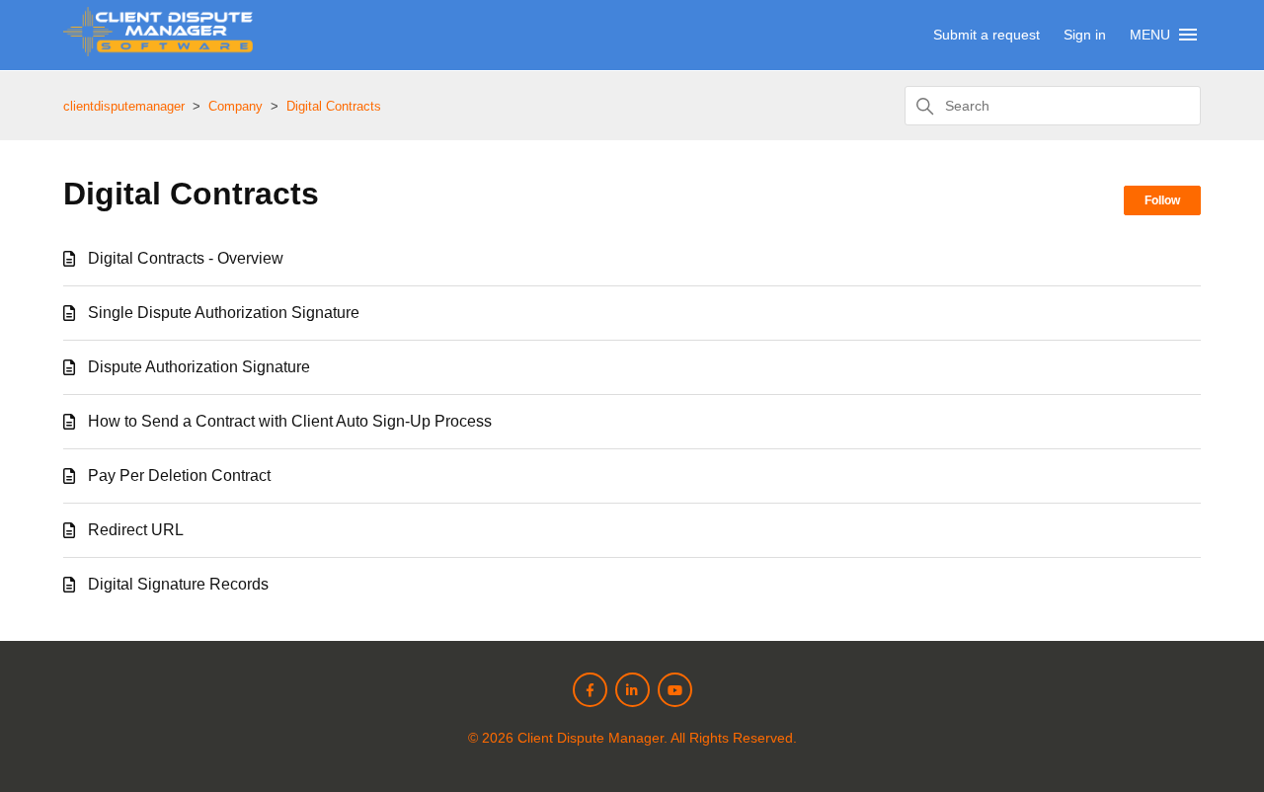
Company (235, 106)
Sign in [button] (1085, 34)
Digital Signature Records (178, 584)
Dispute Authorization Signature (199, 366)
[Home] (158, 50)
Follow (1162, 200)
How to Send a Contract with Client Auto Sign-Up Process (290, 421)
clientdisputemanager (124, 106)
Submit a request (986, 34)
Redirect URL (136, 529)
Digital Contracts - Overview (185, 258)
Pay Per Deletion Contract (179, 475)
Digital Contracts (333, 106)
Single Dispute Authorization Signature (223, 312)
